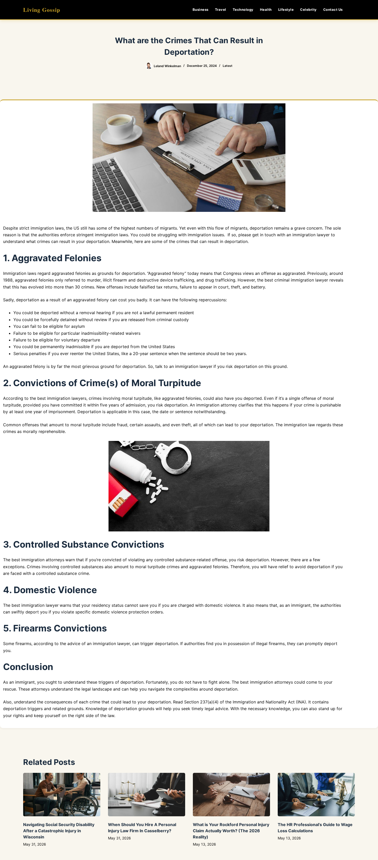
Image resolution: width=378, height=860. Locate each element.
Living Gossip (41, 9)
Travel (220, 9)
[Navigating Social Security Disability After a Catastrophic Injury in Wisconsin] (61, 794)
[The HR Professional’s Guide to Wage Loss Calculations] (316, 794)
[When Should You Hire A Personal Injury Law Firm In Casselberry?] (146, 794)
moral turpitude (85, 424)
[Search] (353, 10)
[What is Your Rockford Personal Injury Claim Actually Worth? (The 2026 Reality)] (231, 794)
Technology (243, 9)
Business (201, 9)
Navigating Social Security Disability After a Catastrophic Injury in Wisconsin (58, 830)
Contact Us (333, 9)
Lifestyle (286, 9)
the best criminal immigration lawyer (292, 280)
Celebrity (308, 9)
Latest (227, 66)
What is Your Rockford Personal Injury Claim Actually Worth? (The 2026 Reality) (231, 830)
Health (266, 9)
